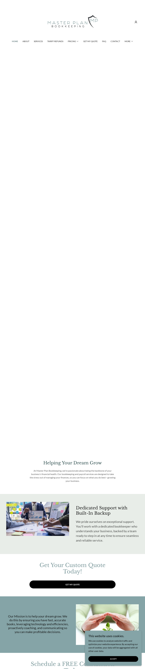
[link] (72, 21)
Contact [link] (115, 41)
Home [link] (15, 41)
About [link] (26, 41)
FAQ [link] (104, 41)
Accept (113, 659)
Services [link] (38, 41)
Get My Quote (72, 584)
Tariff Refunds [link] (55, 41)
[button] (136, 22)
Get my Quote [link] (90, 41)
